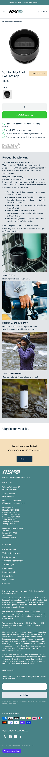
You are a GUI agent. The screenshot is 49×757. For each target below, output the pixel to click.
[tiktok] (20, 736)
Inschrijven (24, 695)
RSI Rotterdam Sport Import (21, 745)
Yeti (5, 72)
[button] (3, 11)
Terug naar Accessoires (13, 22)
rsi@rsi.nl (10, 496)
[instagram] (15, 736)
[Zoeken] (38, 11)
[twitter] (5, 736)
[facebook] (10, 736)
